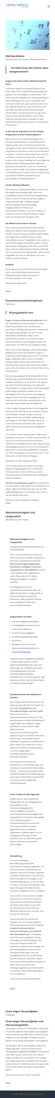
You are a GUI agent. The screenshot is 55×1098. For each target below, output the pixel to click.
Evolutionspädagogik (21, 652)
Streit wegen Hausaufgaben (22, 1011)
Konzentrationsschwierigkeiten (24, 300)
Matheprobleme (15, 56)
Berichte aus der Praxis (17, 59)
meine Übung (11, 492)
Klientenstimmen (38, 59)
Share (8, 291)
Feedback (10, 304)
